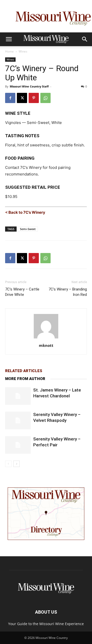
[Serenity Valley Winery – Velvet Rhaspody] (18, 420)
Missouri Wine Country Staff (29, 86)
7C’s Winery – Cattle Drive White (22, 292)
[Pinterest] (34, 98)
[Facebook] (10, 98)
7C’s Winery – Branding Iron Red (68, 292)
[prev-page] (8, 464)
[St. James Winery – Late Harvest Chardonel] (18, 396)
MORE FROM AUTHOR (25, 378)
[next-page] (16, 464)
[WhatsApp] (45, 98)
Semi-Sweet (28, 229)
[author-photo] (46, 338)
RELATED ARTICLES (23, 371)
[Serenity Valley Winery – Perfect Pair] (18, 445)
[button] (9, 39)
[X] (22, 98)
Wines (23, 51)
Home (9, 51)
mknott (46, 345)
